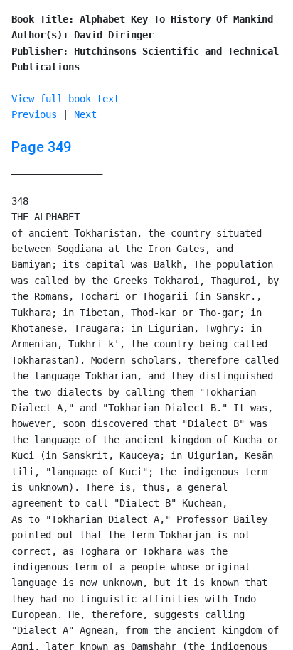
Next (85, 114)
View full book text (65, 98)
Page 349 (41, 147)
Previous (34, 114)
